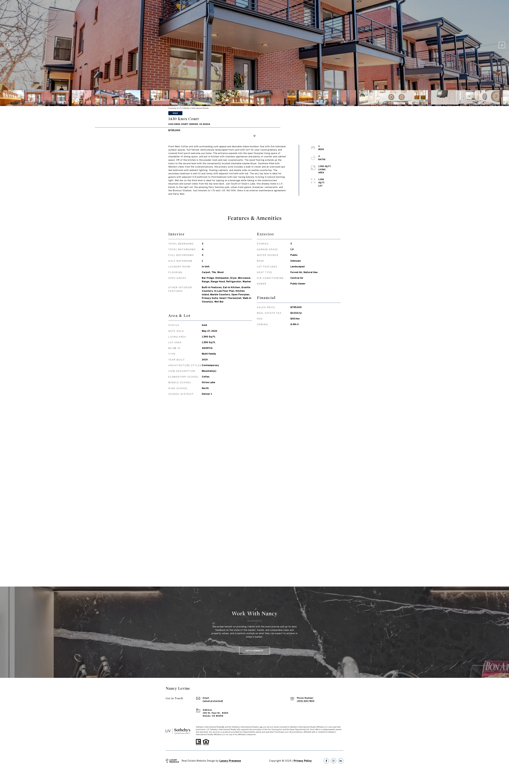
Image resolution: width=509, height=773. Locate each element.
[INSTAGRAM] (333, 760)
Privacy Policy (303, 760)
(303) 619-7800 (305, 701)
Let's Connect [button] (254, 651)
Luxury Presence (230, 760)
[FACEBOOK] (326, 760)
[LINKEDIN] (340, 760)
